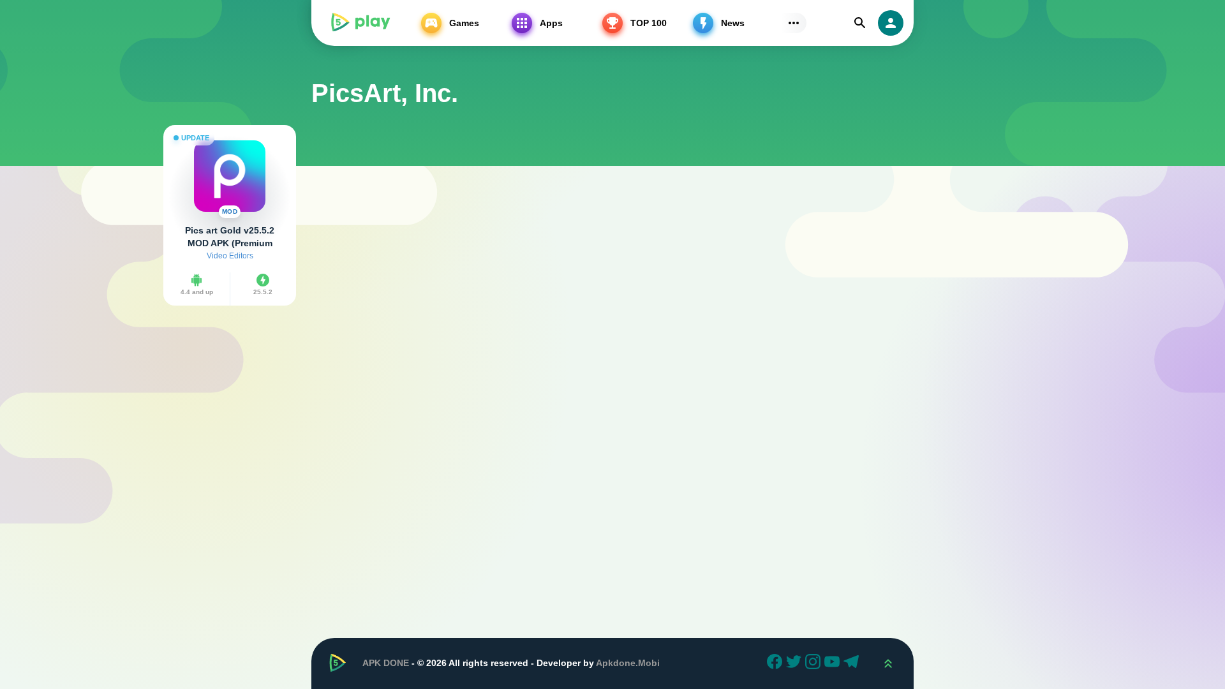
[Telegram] (853, 663)
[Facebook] (776, 663)
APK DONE (385, 663)
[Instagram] (814, 663)
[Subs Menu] (793, 23)
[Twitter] (795, 663)
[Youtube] (833, 663)
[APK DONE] (360, 23)
